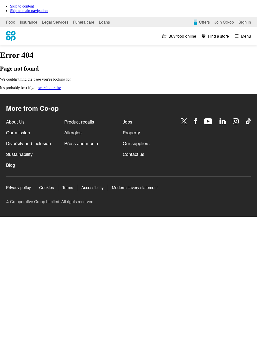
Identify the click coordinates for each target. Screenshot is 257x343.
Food (10, 22)
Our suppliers (136, 143)
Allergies (73, 132)
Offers (204, 22)
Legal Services (55, 22)
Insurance (28, 22)
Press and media (81, 143)
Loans (104, 22)
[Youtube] (208, 121)
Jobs (127, 121)
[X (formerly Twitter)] (184, 121)
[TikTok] (248, 121)
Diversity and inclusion (28, 143)
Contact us (133, 154)
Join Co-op (224, 22)
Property (131, 132)
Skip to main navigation (29, 11)
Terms (67, 187)
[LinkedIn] (222, 121)
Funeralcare (83, 22)
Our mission (18, 132)
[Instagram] (236, 121)
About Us (15, 121)
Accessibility (92, 187)
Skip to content (22, 6)
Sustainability (19, 154)
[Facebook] (195, 121)
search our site (49, 88)
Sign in (244, 22)
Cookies (46, 187)
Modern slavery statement (135, 187)
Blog (10, 164)
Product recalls (79, 121)
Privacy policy (18, 187)
